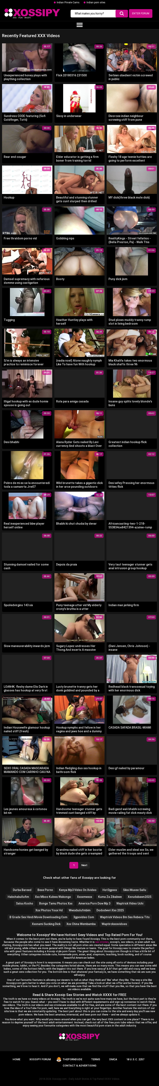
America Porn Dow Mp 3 (94, 903)
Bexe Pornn (45, 890)
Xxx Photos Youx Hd (49, 910)
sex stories (102, 941)
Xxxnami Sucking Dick (46, 924)
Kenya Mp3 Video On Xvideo (77, 890)
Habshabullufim (18, 896)
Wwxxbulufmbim (79, 910)
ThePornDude (72, 1059)
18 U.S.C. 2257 (135, 1059)
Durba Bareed (22, 890)
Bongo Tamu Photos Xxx (55, 903)
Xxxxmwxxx (84, 896)
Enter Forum (140, 13)
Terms (95, 1059)
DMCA (113, 1059)
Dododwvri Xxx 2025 (110, 910)
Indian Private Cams (68, 2)
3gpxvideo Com (83, 917)
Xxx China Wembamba (81, 924)
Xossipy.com (59, 1078)
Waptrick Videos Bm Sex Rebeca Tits (125, 917)
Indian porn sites (96, 2)
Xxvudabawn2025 (139, 896)
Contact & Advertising (79, 1065)
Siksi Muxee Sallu (134, 890)
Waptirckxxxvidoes (114, 924)
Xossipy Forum (40, 1059)
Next (84, 865)
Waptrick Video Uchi (129, 903)
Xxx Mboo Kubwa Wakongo (53, 896)
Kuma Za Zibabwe (110, 896)
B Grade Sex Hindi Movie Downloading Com (38, 917)
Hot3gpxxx (109, 890)
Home (16, 1059)
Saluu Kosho (24, 903)
